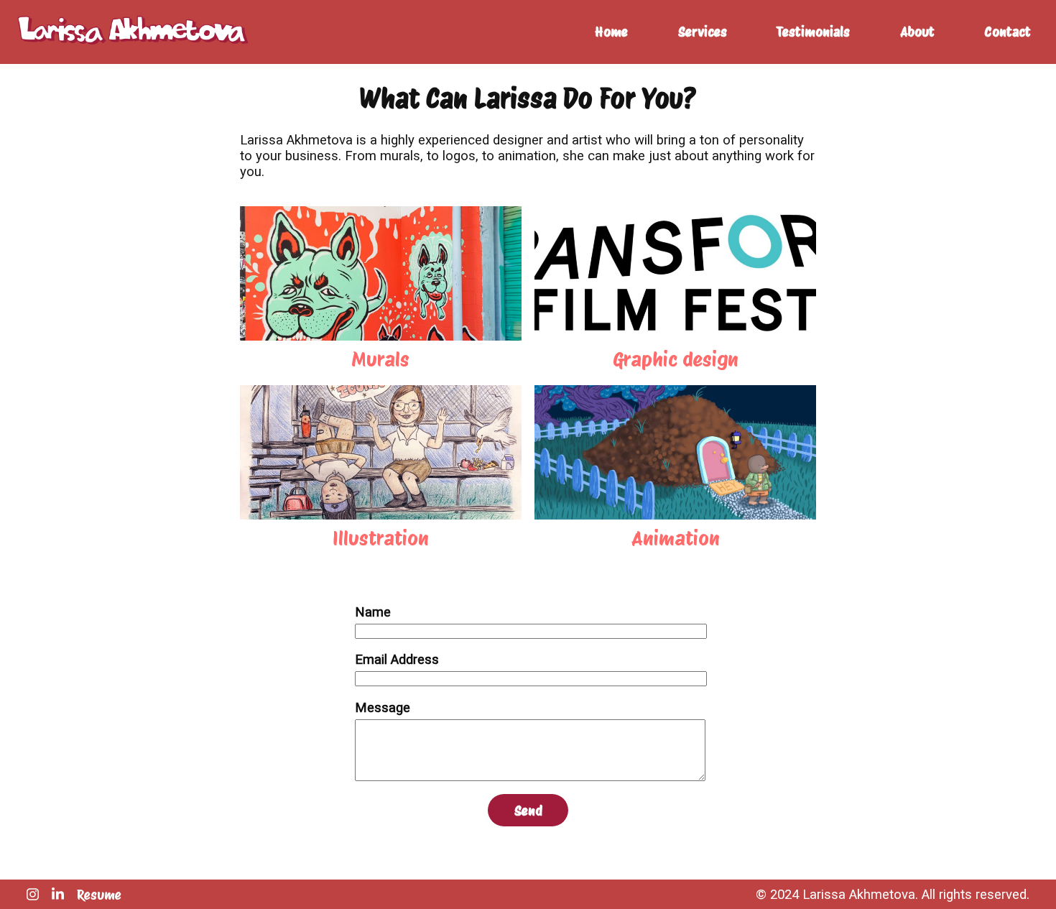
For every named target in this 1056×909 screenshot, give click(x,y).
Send (528, 810)
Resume (99, 895)
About (917, 32)
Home (611, 32)
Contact (1007, 32)
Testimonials (813, 32)
